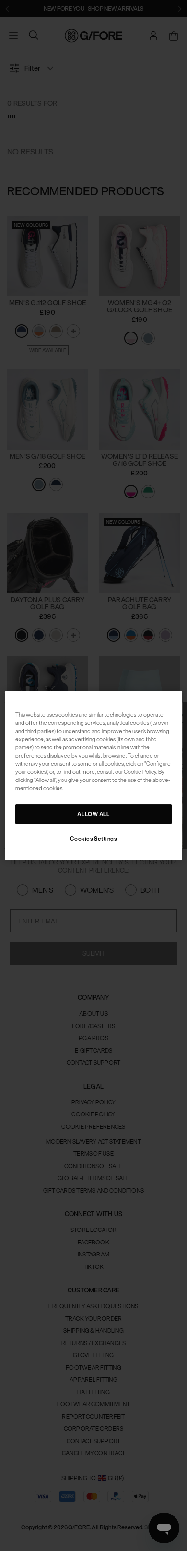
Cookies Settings (93, 838)
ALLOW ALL (93, 814)
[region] (94, 775)
